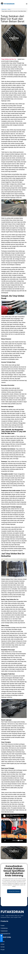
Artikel (9, 9)
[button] (26, 3)
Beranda (4, 9)
